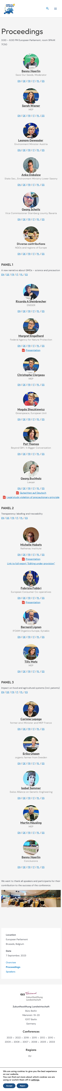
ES (43, 81)
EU (29, 1056)
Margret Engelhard (31, 336)
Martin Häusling (31, 822)
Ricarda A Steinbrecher (31, 301)
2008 (17, 1041)
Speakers (10, 971)
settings (35, 1080)
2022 (18, 1037)
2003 (52, 1041)
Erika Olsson (31, 753)
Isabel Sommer (31, 788)
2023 (9, 1037)
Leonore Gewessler (30, 140)
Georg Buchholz (31, 478)
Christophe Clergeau (31, 375)
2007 (25, 1041)
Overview (11, 962)
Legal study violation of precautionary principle (33, 497)
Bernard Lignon (31, 627)
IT (34, 81)
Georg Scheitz (31, 209)
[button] (47, 8)
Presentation (33, 350)
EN (19, 81)
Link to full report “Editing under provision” (31, 563)
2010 (50, 1037)
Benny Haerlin (31, 71)
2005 (43, 1041)
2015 (34, 1037)
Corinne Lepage (31, 719)
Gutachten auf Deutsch (33, 492)
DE (24, 81)
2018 (26, 1037)
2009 (8, 1041)
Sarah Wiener (31, 105)
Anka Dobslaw (31, 175)
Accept (9, 1086)
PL (38, 81)
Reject (22, 1086)
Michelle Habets (31, 544)
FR (29, 81)
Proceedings (13, 967)
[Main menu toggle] (55, 8)
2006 (34, 1041)
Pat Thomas (31, 444)
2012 (42, 1037)
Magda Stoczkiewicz (31, 409)
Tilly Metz (31, 661)
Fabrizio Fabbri (31, 588)
